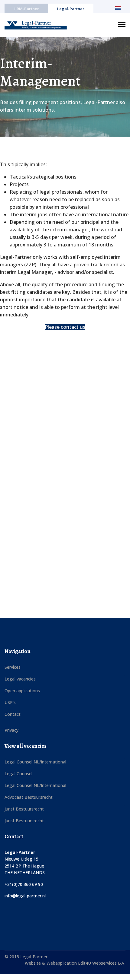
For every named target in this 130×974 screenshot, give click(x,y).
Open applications (22, 690)
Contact (13, 714)
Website (33, 963)
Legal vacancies (20, 679)
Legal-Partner (70, 8)
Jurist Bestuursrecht (24, 809)
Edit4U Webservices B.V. (101, 963)
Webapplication (62, 963)
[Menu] (121, 24)
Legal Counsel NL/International (35, 762)
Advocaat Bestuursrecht (29, 797)
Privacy (11, 730)
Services (13, 667)
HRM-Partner (26, 8)
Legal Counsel (18, 773)
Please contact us (65, 327)
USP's (10, 702)
